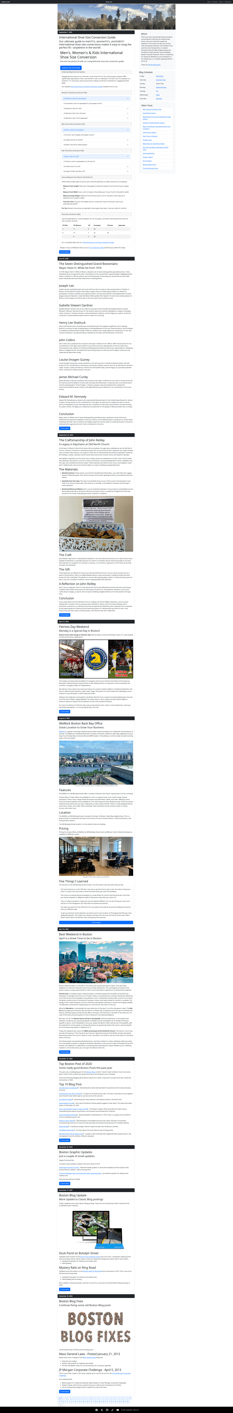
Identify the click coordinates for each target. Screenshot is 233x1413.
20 (63, 1401)
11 (102, 1398)
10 (98, 1398)
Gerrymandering (148, 153)
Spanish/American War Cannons (70, 1094)
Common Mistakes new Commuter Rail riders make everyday (80, 1173)
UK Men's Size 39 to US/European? (75, 145)
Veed (158, 95)
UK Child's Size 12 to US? (72, 166)
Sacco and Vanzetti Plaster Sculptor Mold (73, 1109)
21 (67, 1401)
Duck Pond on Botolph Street (90, 1257)
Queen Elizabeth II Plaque (68, 1115)
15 (118, 1398)
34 (119, 1401)
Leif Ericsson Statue (149, 132)
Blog (209, 2)
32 (111, 1401)
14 (114, 1398)
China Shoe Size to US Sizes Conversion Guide (86, 87)
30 (103, 1401)
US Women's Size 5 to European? (75, 98)
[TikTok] (112, 1409)
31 (107, 1401)
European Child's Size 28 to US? (74, 171)
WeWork (62, 732)
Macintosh (159, 76)
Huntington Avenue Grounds (69, 1168)
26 (87, 1401)
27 (91, 1401)
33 (115, 1401)
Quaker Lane (147, 140)
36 (127, 1401)
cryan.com (5, 2)
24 (79, 1401)
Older (61, 1398)
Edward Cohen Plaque (66, 1121)
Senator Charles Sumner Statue (153, 123)
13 (110, 1398)
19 (59, 1401)
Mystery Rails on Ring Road (92, 1271)
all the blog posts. (155, 65)
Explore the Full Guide (71, 68)
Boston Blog (91, 1072)
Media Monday (161, 87)
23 (75, 1401)
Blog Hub (109, 2)
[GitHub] (107, 1409)
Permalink (65, 252)
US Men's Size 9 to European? (74, 130)
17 (126, 1398)
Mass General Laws (89, 1357)
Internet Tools (161, 80)
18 (130, 1398)
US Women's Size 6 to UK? (72, 108)
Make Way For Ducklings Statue (154, 144)
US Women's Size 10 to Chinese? (75, 113)
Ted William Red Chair (66, 1130)
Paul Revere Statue (65, 1100)
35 (123, 1401)
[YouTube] (118, 1409)
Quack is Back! (148, 157)
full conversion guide (96, 248)
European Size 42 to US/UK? (73, 140)
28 (95, 1401)
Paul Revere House (149, 113)
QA (157, 91)
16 (122, 1398)
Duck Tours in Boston (150, 136)
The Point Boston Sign (150, 168)
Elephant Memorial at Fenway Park (71, 1134)
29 (99, 1401)
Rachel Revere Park (149, 165)
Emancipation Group (66, 1103)
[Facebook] (96, 1409)
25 (83, 1401)
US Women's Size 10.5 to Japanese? (76, 118)
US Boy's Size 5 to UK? (71, 156)
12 (106, 1398)
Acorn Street (147, 161)
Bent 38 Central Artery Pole (152, 109)
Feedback (228, 2)
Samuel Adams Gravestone (68, 1088)
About (221, 2)
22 (71, 1401)
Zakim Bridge (63, 1127)
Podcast (215, 2)
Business (159, 99)
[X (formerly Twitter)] (102, 1409)
